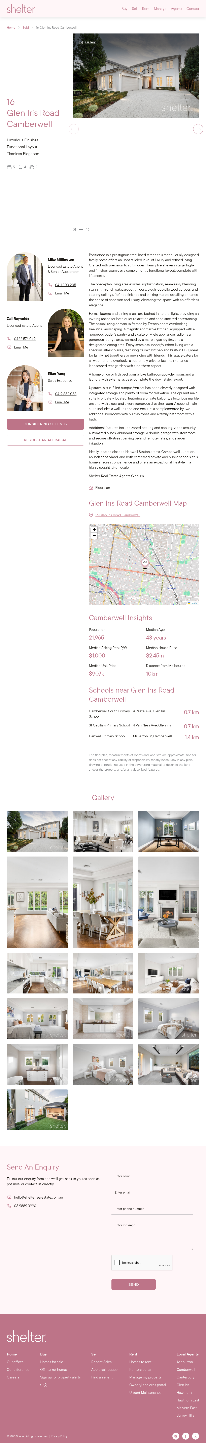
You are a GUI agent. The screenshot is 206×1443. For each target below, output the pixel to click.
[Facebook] (185, 1436)
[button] (198, 129)
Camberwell (186, 1369)
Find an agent (102, 1377)
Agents (176, 8)
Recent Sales (101, 1362)
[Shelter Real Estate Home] (26, 1336)
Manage (160, 8)
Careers (13, 1377)
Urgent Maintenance (145, 1392)
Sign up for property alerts (60, 1377)
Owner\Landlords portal (147, 1384)
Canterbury (186, 1377)
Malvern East (187, 1407)
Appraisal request (104, 1369)
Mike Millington (61, 259)
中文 (43, 1384)
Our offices (15, 1362)
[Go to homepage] (21, 8)
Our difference (18, 1369)
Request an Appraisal (45, 440)
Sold (26, 27)
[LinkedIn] (195, 1436)
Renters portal (140, 1369)
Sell (135, 8)
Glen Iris (183, 1384)
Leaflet (194, 603)
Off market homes (54, 1369)
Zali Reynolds (18, 318)
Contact (192, 8)
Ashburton (185, 1362)
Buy (125, 8)
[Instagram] (175, 1436)
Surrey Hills (185, 1415)
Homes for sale (51, 1362)
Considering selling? (45, 424)
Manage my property (145, 1377)
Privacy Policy (59, 1436)
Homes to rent (140, 1362)
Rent (145, 8)
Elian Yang (56, 373)
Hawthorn (184, 1392)
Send (133, 1284)
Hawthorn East (188, 1400)
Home (11, 27)
